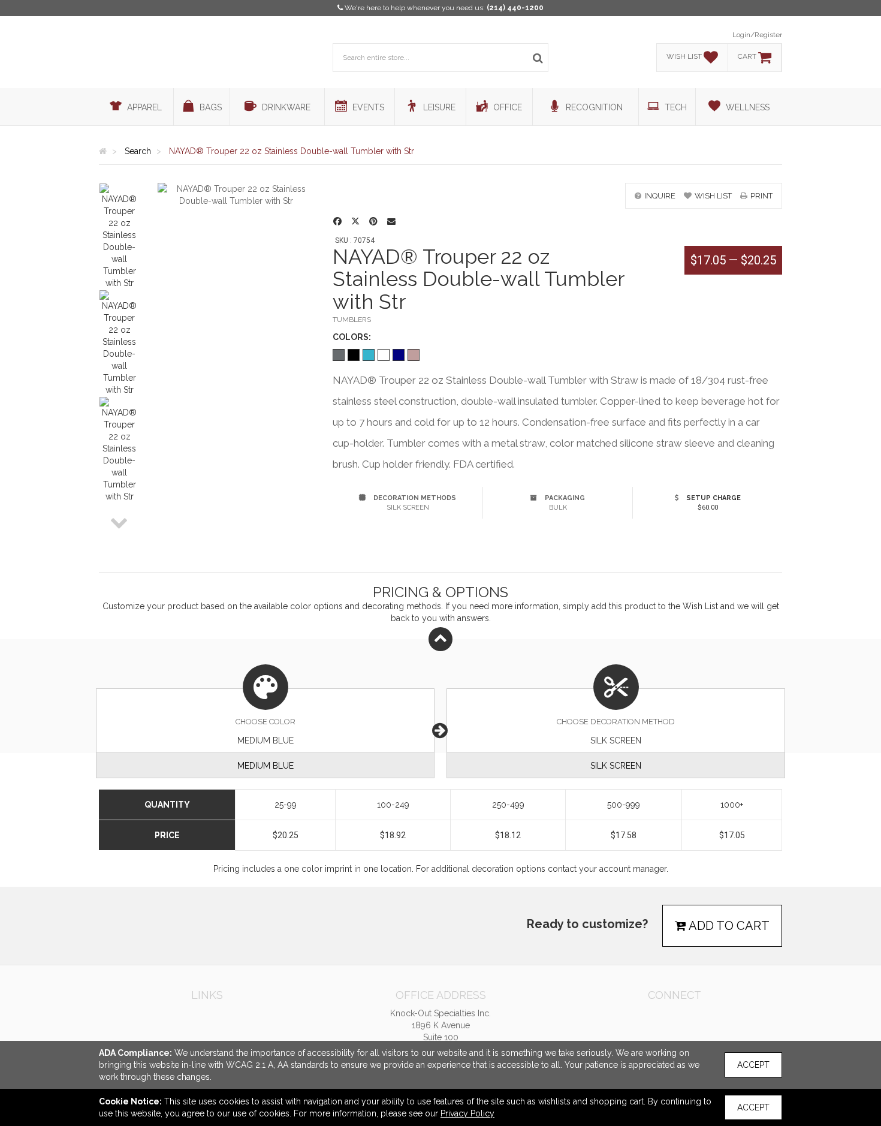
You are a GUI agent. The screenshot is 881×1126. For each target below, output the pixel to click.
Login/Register (757, 35)
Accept (753, 1065)
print (761, 195)
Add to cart (728, 926)
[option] (119, 236)
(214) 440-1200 (515, 8)
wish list (713, 195)
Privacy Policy (467, 1113)
